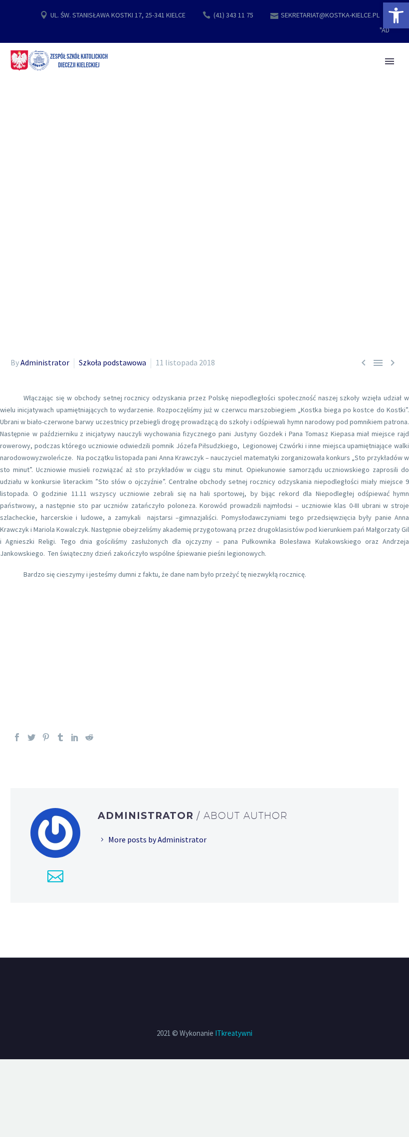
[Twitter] (31, 737)
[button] (396, 15)
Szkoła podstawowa (112, 362)
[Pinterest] (46, 737)
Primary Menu (390, 61)
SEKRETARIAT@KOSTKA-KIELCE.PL (330, 14)
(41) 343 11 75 (233, 14)
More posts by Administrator (157, 839)
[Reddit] (89, 737)
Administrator (44, 362)
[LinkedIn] (75, 737)
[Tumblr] (60, 737)
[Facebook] (17, 737)
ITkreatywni (233, 1033)
